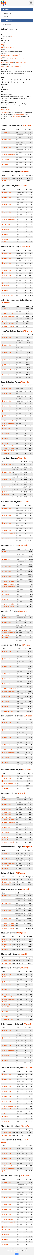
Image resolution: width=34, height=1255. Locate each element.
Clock (5, 321)
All (7, 17)
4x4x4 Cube (7, 147)
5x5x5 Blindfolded (9, 448)
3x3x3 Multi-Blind (9, 326)
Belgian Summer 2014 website (9, 55)
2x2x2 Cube (7, 139)
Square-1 (6, 239)
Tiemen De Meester (6, 59)
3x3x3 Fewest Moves (10, 217)
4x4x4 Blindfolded (9, 324)
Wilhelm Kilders (17, 116)
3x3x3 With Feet (8, 242)
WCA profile (27, 126)
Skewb (6, 164)
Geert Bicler (4, 66)
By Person (9, 20)
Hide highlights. (5, 109)
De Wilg (3, 44)
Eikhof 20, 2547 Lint (7, 48)
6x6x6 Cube (7, 273)
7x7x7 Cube (7, 275)
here (19, 104)
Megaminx (7, 224)
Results (7, 9)
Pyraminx (6, 159)
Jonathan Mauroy (19, 114)
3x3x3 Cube (7, 132)
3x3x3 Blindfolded (9, 314)
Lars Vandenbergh (16, 66)
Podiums (8, 13)
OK (16, 1253)
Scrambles (8, 24)
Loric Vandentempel (17, 59)
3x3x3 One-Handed (9, 154)
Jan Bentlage (5, 112)
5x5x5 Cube (7, 212)
